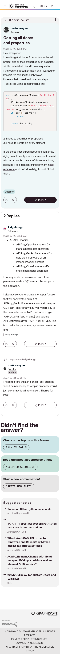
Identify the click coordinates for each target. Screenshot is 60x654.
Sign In (53, 6)
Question (9, 191)
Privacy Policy (20, 639)
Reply (42, 199)
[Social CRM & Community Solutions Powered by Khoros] (9, 623)
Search (33, 6)
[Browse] (5, 6)
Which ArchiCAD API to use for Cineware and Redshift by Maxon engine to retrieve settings (28, 542)
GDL (9, 583)
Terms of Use (39, 639)
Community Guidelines (29, 643)
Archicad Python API (18, 513)
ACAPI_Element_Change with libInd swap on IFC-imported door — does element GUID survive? (29, 560)
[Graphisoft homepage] (44, 614)
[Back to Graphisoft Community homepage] (19, 5)
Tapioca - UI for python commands (29, 509)
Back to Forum (16, 447)
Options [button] (55, 19)
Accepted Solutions (20, 466)
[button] (7, 200)
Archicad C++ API (16, 531)
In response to (21, 359)
